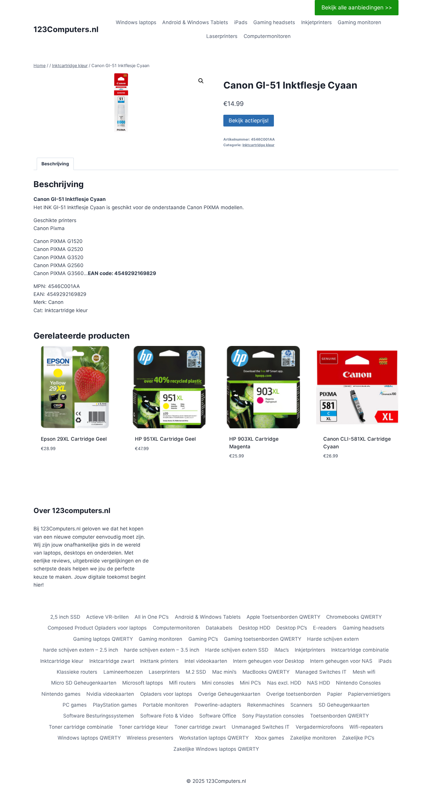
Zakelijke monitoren (313, 738)
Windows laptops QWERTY (89, 738)
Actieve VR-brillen (107, 617)
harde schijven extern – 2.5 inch (80, 650)
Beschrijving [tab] (55, 164)
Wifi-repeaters (366, 727)
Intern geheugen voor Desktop (268, 661)
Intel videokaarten (206, 661)
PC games (75, 705)
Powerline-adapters (218, 705)
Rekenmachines (265, 705)
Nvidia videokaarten (110, 694)
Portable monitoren (165, 705)
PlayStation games (115, 705)
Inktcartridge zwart (111, 661)
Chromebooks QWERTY (354, 617)
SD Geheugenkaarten (344, 705)
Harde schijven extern (333, 639)
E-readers (324, 628)
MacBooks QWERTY (265, 672)
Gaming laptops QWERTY (103, 639)
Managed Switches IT (320, 672)
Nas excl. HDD (284, 683)
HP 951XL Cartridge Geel (165, 439)
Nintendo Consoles (358, 683)
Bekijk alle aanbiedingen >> (357, 7)
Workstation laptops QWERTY (214, 738)
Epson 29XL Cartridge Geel (74, 439)
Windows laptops (136, 22)
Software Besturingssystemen (98, 716)
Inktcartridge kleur (258, 145)
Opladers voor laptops (166, 694)
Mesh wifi (364, 672)
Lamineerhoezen (123, 672)
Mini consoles (218, 683)
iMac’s (281, 650)
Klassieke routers (77, 672)
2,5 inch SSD (65, 617)
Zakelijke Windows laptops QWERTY (216, 749)
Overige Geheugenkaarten (229, 694)
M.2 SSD (196, 672)
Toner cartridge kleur (143, 727)
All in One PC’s (152, 617)
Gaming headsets (274, 22)
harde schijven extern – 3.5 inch (161, 650)
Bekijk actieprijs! (249, 120)
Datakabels (219, 628)
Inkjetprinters (316, 22)
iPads (240, 22)
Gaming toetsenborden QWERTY (262, 639)
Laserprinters (221, 36)
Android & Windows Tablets (195, 22)
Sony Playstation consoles (273, 716)
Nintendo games (61, 694)
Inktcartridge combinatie (360, 650)
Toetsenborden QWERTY (339, 716)
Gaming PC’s (203, 639)
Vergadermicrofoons (320, 727)
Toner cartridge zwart (200, 727)
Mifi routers (182, 683)
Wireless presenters (150, 738)
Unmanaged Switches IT (260, 727)
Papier (334, 694)
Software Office (217, 716)
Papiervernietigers (369, 694)
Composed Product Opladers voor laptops (97, 628)
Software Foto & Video (166, 716)
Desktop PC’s (291, 628)
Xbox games (269, 738)
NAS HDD (318, 683)
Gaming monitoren (359, 22)
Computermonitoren (267, 36)
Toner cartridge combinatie (81, 727)
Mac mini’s (224, 672)
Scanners (301, 705)
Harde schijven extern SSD (236, 650)
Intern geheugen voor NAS (341, 661)
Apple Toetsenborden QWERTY (283, 617)
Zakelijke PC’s (358, 738)
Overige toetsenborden (293, 694)
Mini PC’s (250, 683)
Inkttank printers (159, 661)
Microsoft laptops (142, 683)
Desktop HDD (254, 628)
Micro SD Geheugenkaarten (83, 683)
